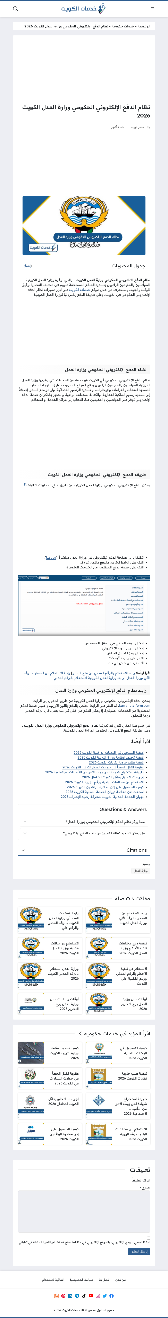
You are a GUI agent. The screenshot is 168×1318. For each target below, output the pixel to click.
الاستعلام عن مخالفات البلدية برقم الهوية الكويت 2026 (104, 782)
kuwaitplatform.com (134, 706)
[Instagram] (98, 1296)
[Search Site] (15, 9)
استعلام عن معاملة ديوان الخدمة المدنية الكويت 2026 (105, 792)
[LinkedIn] (70, 1296)
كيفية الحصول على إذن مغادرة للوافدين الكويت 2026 (105, 787)
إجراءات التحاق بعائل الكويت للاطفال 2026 (113, 777)
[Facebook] (112, 1296)
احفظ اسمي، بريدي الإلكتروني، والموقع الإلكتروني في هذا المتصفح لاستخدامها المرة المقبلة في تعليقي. (84, 1242)
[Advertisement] (84, 69)
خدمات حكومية (123, 26)
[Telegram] (77, 1296)
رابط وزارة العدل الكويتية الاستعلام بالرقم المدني (88, 678)
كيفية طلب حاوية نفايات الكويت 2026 (116, 762)
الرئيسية (144, 26)
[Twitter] (105, 1296)
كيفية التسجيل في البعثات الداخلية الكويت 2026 (109, 752)
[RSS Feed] (56, 1296)
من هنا (51, 557)
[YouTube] (91, 1296)
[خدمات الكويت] (84, 8)
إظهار (27, 266)
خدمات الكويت (79, 290)
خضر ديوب (137, 127)
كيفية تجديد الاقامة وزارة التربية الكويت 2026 (111, 757)
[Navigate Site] (152, 9)
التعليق (145, 1188)
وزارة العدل (141, 871)
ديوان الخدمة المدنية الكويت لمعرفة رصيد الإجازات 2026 (102, 797)
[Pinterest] (63, 1296)
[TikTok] (84, 1296)
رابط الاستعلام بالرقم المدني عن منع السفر (104, 673)
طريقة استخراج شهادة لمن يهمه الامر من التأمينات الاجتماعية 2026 (94, 772)
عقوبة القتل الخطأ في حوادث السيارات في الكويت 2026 (103, 767)
